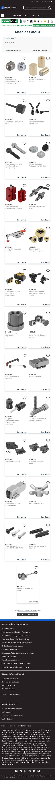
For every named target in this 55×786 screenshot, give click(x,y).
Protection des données (10, 694)
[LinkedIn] (25, 770)
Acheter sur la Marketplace (12, 716)
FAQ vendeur (6, 712)
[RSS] (38, 770)
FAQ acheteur (7, 719)
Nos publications (8, 685)
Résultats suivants (27, 615)
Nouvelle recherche (13, 50)
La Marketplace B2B (9, 678)
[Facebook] (16, 770)
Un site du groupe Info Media (27, 776)
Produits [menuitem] (37, 16)
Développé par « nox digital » (45, 776)
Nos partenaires (7, 689)
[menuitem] (2, 15)
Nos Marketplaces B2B (10, 682)
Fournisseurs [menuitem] (20, 16)
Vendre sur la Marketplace (11, 709)
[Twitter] (20, 770)
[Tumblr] (34, 770)
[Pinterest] (29, 770)
